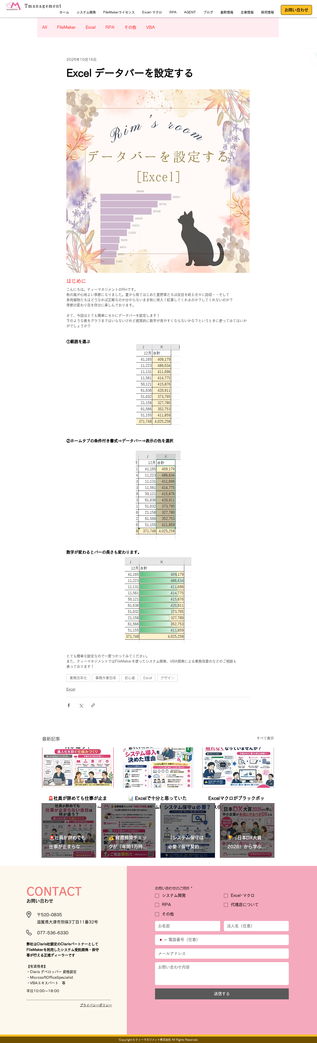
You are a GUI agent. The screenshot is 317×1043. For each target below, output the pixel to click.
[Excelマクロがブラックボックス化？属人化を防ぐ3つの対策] (238, 767)
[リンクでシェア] (93, 705)
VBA (150, 27)
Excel (91, 27)
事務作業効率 (105, 678)
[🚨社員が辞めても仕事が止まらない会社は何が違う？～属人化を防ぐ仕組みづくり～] (78, 767)
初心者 (130, 678)
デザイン (167, 678)
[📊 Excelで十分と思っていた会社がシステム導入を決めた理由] (158, 767)
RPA (110, 27)
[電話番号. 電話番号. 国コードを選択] (162, 940)
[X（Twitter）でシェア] (81, 705)
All (44, 27)
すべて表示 (265, 738)
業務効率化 (78, 678)
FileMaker (66, 27)
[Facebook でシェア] (68, 705)
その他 (130, 27)
